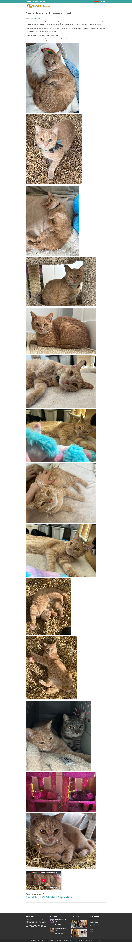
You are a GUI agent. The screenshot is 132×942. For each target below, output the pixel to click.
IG (104, 1)
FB (100, 1)
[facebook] (91, 929)
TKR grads (33, 901)
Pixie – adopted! (102, 907)
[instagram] (91, 931)
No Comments (37, 18)
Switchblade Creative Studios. (95, 940)
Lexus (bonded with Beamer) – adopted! (34, 907)
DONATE (96, 1)
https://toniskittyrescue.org (95, 927)
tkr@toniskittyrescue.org (98, 924)
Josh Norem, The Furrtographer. (73, 940)
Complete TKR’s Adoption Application (49, 897)
